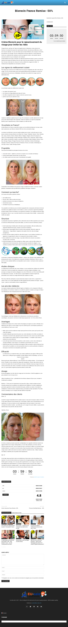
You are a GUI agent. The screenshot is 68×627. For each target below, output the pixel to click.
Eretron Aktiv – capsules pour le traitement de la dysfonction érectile (22, 527)
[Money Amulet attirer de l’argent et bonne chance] (22, 534)
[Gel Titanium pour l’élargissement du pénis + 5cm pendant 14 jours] (8, 520)
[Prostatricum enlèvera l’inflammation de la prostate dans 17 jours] (37, 520)
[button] (65, 2)
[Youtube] (41, 606)
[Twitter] (30, 606)
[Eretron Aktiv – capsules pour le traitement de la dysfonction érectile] (22, 520)
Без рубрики (4, 523)
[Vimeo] (34, 606)
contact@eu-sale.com (36, 603)
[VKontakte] (37, 606)
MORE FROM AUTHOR (16, 512)
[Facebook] (27, 606)
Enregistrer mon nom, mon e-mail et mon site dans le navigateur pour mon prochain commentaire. (23, 577)
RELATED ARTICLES (6, 512)
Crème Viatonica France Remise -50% (9, 508)
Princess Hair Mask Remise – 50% (36, 508)
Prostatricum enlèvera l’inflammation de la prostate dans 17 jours (36, 527)
